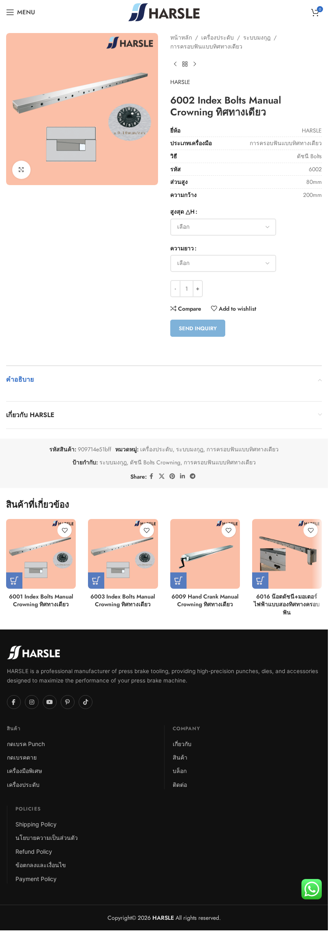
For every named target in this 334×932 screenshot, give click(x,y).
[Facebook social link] (151, 476)
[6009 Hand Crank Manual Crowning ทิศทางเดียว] (205, 554)
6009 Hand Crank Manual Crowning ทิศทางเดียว (205, 600)
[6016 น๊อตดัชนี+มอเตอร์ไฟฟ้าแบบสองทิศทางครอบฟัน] (287, 554)
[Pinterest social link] (172, 476)
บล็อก (180, 770)
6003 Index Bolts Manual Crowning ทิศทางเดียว (122, 600)
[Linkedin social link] (182, 476)
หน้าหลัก (181, 37)
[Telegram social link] (192, 476)
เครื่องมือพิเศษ (24, 770)
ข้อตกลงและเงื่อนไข (40, 864)
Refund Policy (33, 851)
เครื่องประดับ (217, 37)
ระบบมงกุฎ (256, 37)
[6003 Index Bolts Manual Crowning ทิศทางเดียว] (123, 554)
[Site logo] (164, 11)
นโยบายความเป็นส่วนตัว (46, 837)
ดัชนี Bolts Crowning (155, 462)
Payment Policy (36, 878)
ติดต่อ (180, 784)
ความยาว (182, 248)
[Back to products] (185, 64)
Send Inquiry (198, 328)
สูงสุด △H (182, 212)
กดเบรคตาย (22, 757)
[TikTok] (85, 702)
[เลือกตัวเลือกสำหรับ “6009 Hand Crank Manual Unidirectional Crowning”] (178, 580)
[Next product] (195, 64)
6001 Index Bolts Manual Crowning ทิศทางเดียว (41, 600)
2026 (155, 918)
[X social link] (161, 476)
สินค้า (180, 757)
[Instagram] (32, 702)
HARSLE (180, 82)
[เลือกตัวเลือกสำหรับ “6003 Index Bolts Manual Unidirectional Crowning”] (96, 580)
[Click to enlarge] (21, 170)
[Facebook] (14, 702)
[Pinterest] (68, 702)
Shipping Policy (36, 824)
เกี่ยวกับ (182, 743)
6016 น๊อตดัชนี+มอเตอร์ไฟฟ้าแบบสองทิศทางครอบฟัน (287, 604)
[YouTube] (50, 702)
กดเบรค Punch (26, 743)
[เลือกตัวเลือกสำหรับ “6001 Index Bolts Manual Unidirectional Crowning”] (14, 580)
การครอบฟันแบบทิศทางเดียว (206, 46)
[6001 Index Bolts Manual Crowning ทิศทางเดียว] (41, 554)
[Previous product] (175, 64)
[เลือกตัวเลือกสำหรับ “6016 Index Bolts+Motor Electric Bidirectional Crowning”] (260, 580)
